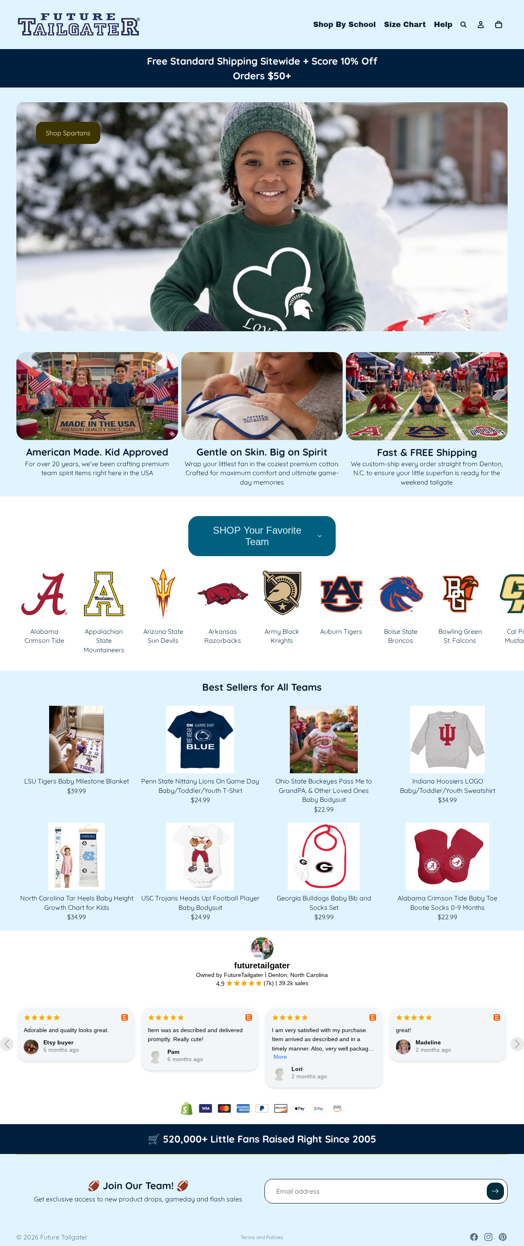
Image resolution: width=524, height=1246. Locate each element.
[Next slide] (494, 217)
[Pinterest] (503, 1237)
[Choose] (247, 761)
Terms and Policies (262, 1237)
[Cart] (499, 25)
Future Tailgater (64, 1237)
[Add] (124, 761)
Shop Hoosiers (216, 133)
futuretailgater (262, 965)
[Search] (463, 25)
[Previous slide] (29, 217)
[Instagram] (488, 1237)
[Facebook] (474, 1237)
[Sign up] (495, 1191)
